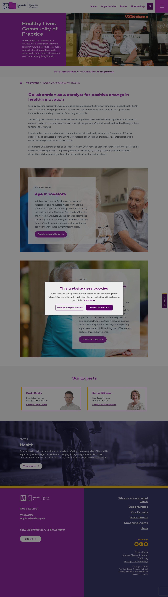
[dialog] (84, 298)
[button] (69, 307)
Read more (89, 300)
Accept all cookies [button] (99, 307)
